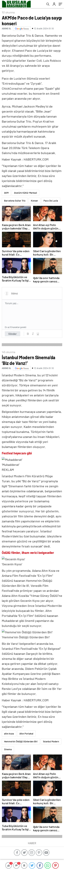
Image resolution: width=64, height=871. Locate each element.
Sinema (8, 749)
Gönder (12, 333)
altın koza (9, 733)
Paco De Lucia (51, 200)
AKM (6, 192)
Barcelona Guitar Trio (14, 200)
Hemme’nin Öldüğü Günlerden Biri (21, 741)
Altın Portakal (26, 733)
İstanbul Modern (51, 741)
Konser (34, 200)
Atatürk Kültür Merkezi (25, 192)
